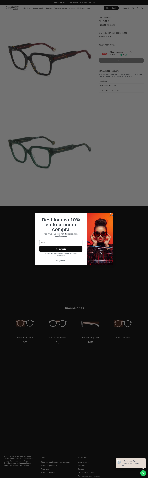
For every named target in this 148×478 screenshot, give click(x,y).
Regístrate (61, 249)
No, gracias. (60, 261)
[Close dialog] (110, 215)
